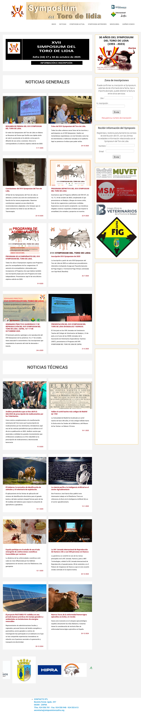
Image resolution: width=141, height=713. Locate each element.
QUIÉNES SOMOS (128, 24)
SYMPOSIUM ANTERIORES (97, 24)
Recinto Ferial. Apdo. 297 (45, 702)
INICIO (54, 24)
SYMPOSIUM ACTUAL (77, 24)
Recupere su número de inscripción (116, 118)
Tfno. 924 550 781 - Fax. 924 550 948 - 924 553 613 (56, 707)
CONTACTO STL (41, 699)
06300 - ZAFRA (40, 705)
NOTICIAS (62, 24)
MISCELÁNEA (114, 24)
